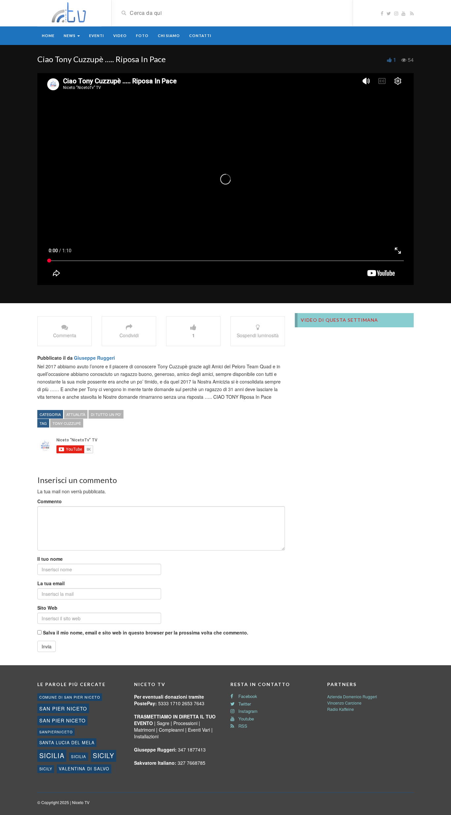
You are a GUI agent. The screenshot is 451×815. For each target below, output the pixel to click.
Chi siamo (169, 35)
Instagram (247, 711)
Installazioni (146, 736)
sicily (103, 755)
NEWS (70, 35)
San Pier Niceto (62, 720)
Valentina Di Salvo (84, 768)
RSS (242, 726)
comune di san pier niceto (69, 697)
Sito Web (47, 607)
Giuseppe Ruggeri (94, 357)
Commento (49, 501)
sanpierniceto (56, 731)
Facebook (247, 696)
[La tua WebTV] (69, 12)
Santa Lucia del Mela (66, 742)
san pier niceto (63, 708)
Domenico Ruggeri (360, 696)
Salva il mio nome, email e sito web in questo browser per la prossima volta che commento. (145, 632)
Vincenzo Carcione (344, 703)
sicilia (51, 755)
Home (48, 35)
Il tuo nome (50, 558)
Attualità (75, 414)
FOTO (142, 35)
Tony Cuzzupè (66, 423)
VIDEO (120, 35)
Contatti (200, 35)
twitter (244, 704)
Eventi (96, 35)
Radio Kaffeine (340, 709)
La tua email (51, 583)
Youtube (245, 718)
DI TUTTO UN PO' (106, 414)
